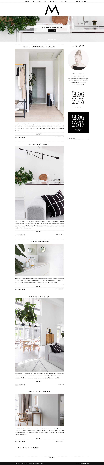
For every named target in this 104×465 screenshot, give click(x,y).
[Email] (85, 1)
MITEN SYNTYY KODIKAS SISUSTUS (39, 296)
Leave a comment (60, 137)
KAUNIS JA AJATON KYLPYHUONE (39, 242)
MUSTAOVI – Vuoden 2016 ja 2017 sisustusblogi (30, 463)
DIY (33, 1)
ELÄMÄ (39, 1)
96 (28, 447)
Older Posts (34, 447)
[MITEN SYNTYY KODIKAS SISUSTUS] (39, 371)
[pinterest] (80, 46)
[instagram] (73, 46)
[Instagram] (77, 1)
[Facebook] (82, 1)
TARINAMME (26, 1)
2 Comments (61, 384)
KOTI (45, 1)
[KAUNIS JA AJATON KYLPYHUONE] (39, 276)
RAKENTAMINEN (53, 1)
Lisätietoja (52, 30)
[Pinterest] (80, 1)
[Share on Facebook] (19, 137)
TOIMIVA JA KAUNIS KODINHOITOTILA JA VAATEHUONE (39, 47)
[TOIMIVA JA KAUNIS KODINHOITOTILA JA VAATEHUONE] (39, 121)
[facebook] (76, 46)
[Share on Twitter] (21, 137)
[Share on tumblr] (24, 137)
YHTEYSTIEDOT (63, 1)
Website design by (83, 463)
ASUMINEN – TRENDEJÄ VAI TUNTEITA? (39, 392)
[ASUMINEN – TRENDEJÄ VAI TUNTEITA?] (39, 426)
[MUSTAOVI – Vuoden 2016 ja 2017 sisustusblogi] (52, 7)
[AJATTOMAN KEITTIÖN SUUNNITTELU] (39, 219)
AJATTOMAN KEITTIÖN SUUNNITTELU (52, 28)
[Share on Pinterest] (23, 137)
